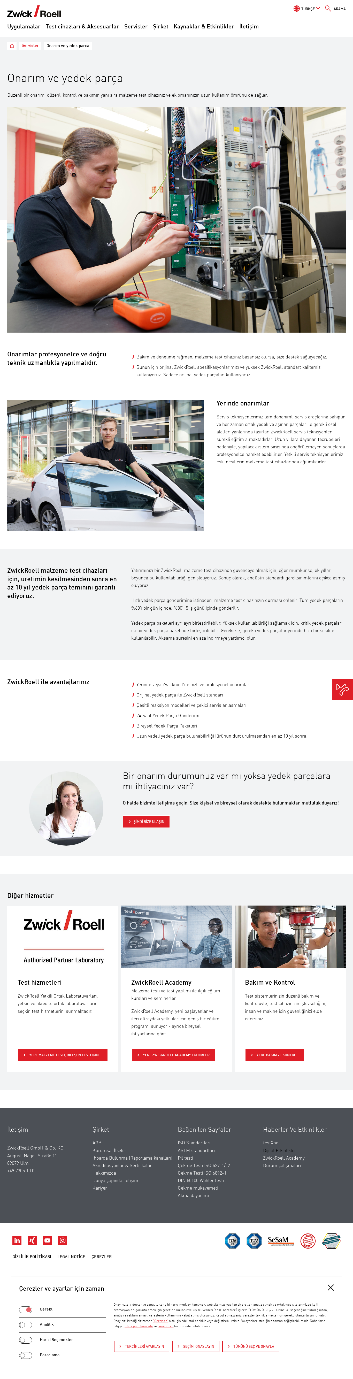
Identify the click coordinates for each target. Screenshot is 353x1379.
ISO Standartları (194, 1143)
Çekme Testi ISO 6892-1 (202, 1173)
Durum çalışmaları (282, 1165)
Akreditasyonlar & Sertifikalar (122, 1165)
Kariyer (100, 1188)
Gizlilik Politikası (31, 1257)
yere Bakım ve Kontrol (277, 1055)
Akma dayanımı (193, 1195)
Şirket (160, 27)
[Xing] (33, 1243)
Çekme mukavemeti (198, 1188)
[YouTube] (48, 1243)
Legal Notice (71, 1257)
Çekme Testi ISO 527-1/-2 (204, 1165)
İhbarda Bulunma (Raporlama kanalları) (132, 1158)
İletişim (249, 27)
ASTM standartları (196, 1150)
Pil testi (185, 1158)
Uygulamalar (24, 27)
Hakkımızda (104, 1173)
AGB (97, 1143)
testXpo (270, 1143)
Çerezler (101, 1257)
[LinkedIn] (17, 1243)
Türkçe (308, 9)
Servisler (136, 27)
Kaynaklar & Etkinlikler (204, 27)
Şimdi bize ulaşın (149, 822)
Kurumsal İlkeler (109, 1150)
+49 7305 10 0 (20, 1171)
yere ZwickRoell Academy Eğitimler (176, 1055)
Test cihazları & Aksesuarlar (82, 27)
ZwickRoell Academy (284, 1158)
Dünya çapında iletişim (115, 1180)
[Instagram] (62, 1243)
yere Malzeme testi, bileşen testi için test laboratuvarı (68, 1055)
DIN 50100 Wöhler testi (201, 1180)
